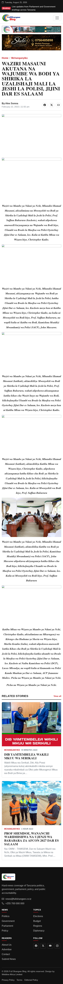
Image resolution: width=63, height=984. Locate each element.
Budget (37, 921)
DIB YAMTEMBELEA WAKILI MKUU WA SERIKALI (26, 756)
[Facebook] (36, 946)
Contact (6, 954)
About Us (6, 945)
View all (57, 696)
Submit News (9, 959)
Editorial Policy (31, 980)
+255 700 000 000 (14, 903)
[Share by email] (58, 105)
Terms (19, 980)
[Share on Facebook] (44, 105)
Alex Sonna (11, 103)
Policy (5, 930)
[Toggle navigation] (57, 18)
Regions (37, 926)
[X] (43, 946)
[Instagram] (57, 946)
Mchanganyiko (19, 58)
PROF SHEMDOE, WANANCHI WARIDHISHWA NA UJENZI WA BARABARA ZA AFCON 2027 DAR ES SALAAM (31, 838)
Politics (5, 916)
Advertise (7, 949)
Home (5, 58)
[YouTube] (50, 946)
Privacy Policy (8, 980)
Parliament (7, 926)
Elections (38, 916)
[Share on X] (51, 105)
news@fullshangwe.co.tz (18, 899)
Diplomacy (38, 930)
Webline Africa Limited (12, 974)
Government (8, 921)
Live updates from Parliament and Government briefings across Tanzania (33, 8)
